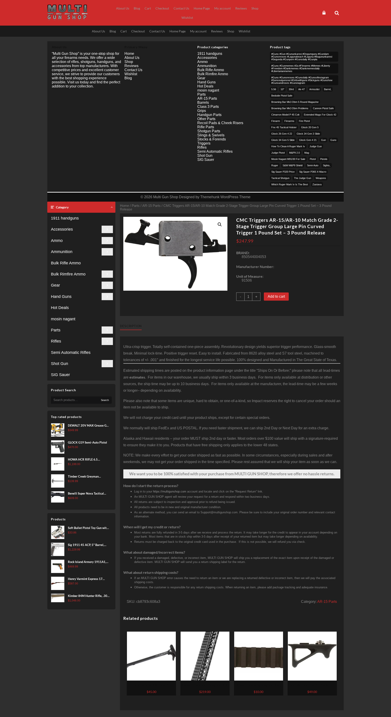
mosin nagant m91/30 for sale (288, 159)
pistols (323, 159)
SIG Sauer (60, 374)
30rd (291, 89)
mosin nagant (63, 319)
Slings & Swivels (210, 135)
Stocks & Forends (211, 139)
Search (105, 400)
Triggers (203, 143)
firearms (289, 121)
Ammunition (61, 251)
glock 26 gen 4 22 (281, 133)
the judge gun (302, 178)
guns (333, 140)
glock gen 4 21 (308, 140)
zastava (317, 184)
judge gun (316, 146)
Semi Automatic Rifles (71, 352)
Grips (201, 111)
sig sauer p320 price (283, 171)
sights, (326, 165)
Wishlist (130, 74)
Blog (128, 78)
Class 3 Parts (208, 107)
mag (306, 152)
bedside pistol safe (281, 95)
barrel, (327, 89)
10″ (282, 89)
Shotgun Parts (208, 131)
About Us (131, 58)
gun (323, 140)
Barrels (203, 102)
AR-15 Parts (151, 206)
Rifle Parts (205, 127)
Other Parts (206, 119)
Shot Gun (59, 363)
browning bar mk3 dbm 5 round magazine (295, 102)
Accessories (62, 229)
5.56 (273, 89)
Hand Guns (61, 296)
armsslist (314, 89)
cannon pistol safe (323, 108)
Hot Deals (60, 307)
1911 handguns (65, 218)
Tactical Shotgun (280, 178)
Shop (128, 62)
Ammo (57, 240)
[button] (220, 224)
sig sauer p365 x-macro (312, 171)
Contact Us (133, 70)
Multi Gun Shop (165, 197)
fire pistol (304, 121)
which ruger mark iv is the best (289, 184)
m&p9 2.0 (294, 152)
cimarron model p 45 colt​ (285, 114)
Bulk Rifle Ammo (66, 263)
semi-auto (312, 165)
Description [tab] (131, 326)
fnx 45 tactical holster (284, 127)
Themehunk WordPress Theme (225, 197)
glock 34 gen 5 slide (283, 140)
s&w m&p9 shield (293, 165)
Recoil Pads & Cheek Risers (220, 123)
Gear (55, 285)
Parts (55, 330)
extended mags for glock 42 (320, 114)
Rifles (56, 341)
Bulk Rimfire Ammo (68, 274)
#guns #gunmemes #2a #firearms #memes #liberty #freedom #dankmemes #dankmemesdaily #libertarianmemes (300, 68)
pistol (313, 159)
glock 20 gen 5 (310, 127)
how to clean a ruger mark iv (288, 146)
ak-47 (301, 89)
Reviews (131, 66)
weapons (321, 178)
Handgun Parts (209, 115)
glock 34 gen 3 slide (308, 133)
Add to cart (276, 296)
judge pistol (278, 152)
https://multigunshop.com (169, 491)
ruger (274, 165)
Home (124, 206)
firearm (275, 121)
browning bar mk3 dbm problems (289, 108)
